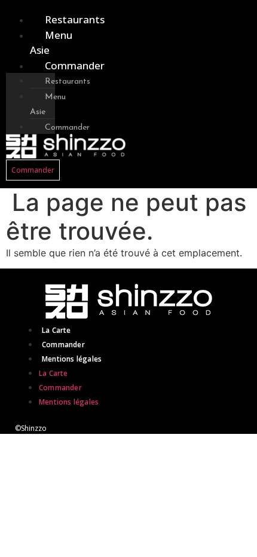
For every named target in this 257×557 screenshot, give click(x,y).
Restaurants (75, 19)
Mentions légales (72, 359)
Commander (75, 65)
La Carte (56, 330)
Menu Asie (51, 42)
